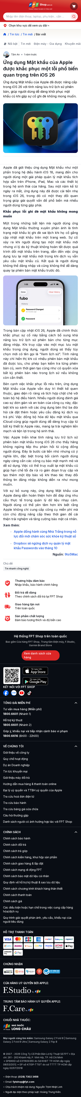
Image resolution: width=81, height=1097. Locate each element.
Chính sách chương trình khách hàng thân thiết (33, 888)
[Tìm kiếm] (74, 16)
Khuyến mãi (73, 43)
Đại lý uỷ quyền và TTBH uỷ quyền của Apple (32, 790)
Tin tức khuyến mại (15, 771)
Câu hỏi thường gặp (16, 815)
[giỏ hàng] (74, 6)
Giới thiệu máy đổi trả (16, 777)
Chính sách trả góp (15, 851)
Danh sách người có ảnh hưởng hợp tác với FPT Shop (37, 821)
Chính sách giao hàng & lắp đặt (23, 863)
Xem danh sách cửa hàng (37, 655)
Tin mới (26, 43)
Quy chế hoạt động (15, 758)
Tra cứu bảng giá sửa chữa (20, 809)
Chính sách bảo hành (16, 838)
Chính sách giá (12, 901)
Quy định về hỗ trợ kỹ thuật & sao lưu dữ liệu (31, 882)
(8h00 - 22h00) (21, 735)
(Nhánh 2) (17, 724)
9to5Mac (71, 554)
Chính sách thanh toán (17, 895)
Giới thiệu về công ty (16, 752)
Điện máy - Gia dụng (48, 43)
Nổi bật (12, 43)
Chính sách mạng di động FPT (22, 869)
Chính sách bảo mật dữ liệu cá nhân (26, 876)
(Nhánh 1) (17, 713)
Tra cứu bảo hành (14, 802)
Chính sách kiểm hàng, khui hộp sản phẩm (30, 857)
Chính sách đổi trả (14, 844)
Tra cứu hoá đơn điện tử (18, 796)
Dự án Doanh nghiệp (16, 765)
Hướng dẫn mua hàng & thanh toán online (29, 784)
